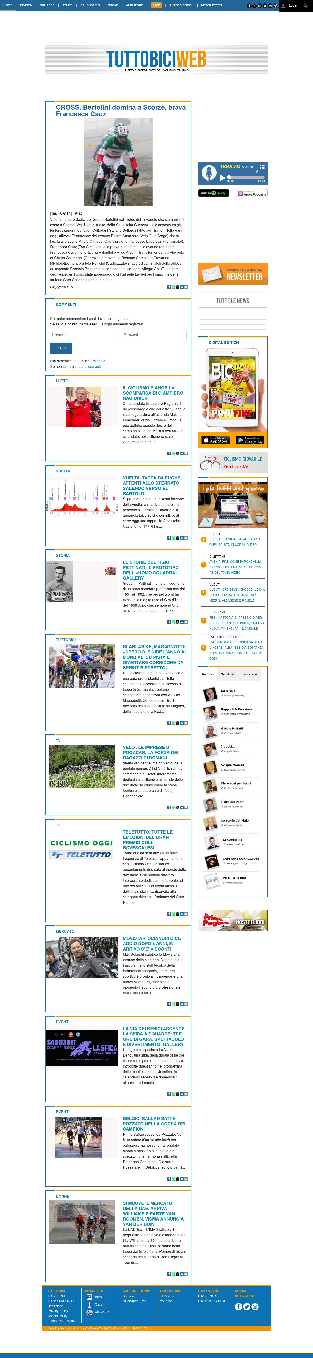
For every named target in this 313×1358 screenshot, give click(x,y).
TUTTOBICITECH (181, 5)
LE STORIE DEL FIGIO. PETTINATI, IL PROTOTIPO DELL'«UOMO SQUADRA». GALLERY (151, 570)
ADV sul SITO (207, 1295)
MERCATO (65, 931)
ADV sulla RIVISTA (211, 1300)
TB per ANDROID (61, 1300)
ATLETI (67, 5)
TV (58, 740)
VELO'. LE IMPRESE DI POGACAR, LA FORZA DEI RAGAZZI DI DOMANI (150, 752)
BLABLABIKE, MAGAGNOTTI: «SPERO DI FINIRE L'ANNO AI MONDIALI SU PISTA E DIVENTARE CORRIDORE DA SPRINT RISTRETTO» (154, 657)
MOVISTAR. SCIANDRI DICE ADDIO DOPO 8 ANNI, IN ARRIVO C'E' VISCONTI (152, 943)
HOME (7, 5)
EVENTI (62, 1021)
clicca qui (100, 360)
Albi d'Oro (101, 1311)
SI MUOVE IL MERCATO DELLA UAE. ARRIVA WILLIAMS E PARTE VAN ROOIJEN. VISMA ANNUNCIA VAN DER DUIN (153, 1213)
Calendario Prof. (134, 1300)
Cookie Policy (57, 1315)
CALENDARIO (90, 5)
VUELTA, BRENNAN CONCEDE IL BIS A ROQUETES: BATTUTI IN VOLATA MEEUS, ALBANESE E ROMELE (237, 594)
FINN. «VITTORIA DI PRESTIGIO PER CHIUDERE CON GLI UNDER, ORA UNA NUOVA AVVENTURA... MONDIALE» (236, 623)
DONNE (62, 1196)
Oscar (99, 1304)
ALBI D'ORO (134, 5)
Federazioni (250, 674)
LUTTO (62, 380)
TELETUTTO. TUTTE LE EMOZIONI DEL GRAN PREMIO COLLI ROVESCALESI (148, 839)
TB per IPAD (57, 1295)
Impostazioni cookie (62, 1320)
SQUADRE (47, 5)
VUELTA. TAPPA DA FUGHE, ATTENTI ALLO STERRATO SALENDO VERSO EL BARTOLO (152, 485)
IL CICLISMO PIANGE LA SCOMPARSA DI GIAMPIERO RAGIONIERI (153, 392)
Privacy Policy (58, 1310)
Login (292, 5)
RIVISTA (26, 5)
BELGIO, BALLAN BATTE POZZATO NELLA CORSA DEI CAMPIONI (154, 1123)
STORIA (63, 555)
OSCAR (113, 5)
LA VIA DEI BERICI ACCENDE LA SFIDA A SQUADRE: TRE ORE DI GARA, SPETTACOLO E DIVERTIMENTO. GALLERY (154, 1036)
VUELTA (63, 470)
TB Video (167, 1295)
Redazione (55, 1305)
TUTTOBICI (66, 639)
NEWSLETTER (211, 5)
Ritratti (99, 1296)
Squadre (129, 1295)
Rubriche (208, 674)
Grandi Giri (228, 674)
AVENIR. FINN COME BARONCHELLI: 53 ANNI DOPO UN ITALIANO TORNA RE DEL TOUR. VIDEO (235, 567)
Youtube (166, 1300)
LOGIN (61, 348)
